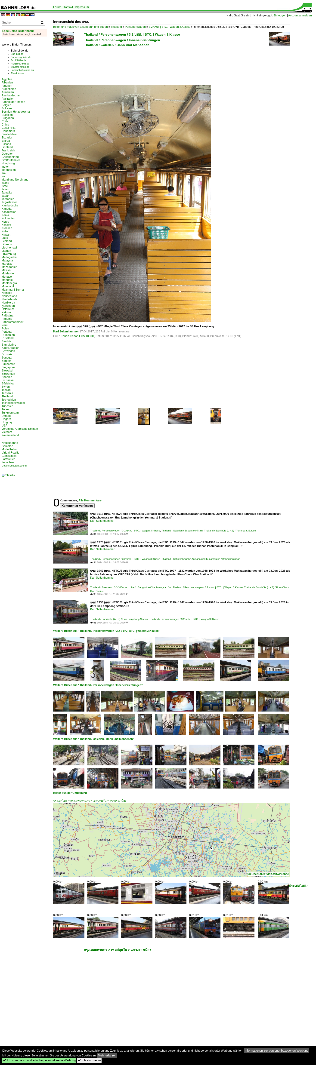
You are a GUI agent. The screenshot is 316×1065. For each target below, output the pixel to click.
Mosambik (8, 286)
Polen (5, 328)
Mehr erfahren (107, 1055)
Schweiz (7, 354)
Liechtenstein (10, 247)
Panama (7, 318)
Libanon (7, 244)
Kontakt (68, 7)
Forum (57, 7)
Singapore (8, 367)
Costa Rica (8, 127)
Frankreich (8, 150)
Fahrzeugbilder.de (21, 57)
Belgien (6, 105)
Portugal (7, 331)
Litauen (6, 250)
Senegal (7, 357)
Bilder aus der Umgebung (70, 793)
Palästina (7, 315)
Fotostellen (8, 459)
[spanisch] (23, 15)
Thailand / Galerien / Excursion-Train (182, 530)
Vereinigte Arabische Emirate (20, 428)
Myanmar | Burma (13, 289)
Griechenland (10, 157)
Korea (5, 221)
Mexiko (6, 270)
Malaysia (7, 260)
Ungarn (6, 419)
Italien (5, 189)
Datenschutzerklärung (14, 465)
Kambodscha (10, 205)
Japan (5, 195)
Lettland (7, 241)
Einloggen (279, 15)
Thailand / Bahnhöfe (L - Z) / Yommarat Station (230, 530)
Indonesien (9, 170)
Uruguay (7, 422)
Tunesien (7, 406)
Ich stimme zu (89, 1060)
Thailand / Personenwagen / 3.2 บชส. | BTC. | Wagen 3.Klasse (132, 34)
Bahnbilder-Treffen (13, 102)
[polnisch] (27, 15)
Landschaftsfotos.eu (22, 70)
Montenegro (9, 283)
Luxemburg (9, 254)
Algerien (7, 85)
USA (4, 425)
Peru (5, 325)
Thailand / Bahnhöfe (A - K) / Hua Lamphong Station (119, 619)
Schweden (8, 351)
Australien (8, 98)
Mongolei (7, 280)
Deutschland (10, 134)
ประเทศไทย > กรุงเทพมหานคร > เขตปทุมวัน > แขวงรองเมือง (89, 800)
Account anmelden (300, 15)
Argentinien (9, 89)
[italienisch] (18, 15)
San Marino (9, 344)
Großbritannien (11, 160)
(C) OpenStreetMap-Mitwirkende (268, 874)
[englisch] (3, 15)
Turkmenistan (10, 412)
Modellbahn (9, 449)
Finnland (7, 147)
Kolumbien (8, 218)
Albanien (7, 82)
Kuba (5, 231)
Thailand (116, 26)
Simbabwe (8, 364)
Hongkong (8, 163)
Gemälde (7, 446)
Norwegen (8, 305)
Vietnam (7, 432)
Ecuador (7, 137)
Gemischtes (9, 455)
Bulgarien (8, 118)
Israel (5, 186)
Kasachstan (9, 212)
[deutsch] (8, 15)
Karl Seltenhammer (66, 331)
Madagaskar (9, 257)
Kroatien (7, 228)
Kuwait (6, 234)
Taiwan (6, 390)
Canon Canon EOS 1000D (77, 336)
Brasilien (7, 115)
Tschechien (9, 399)
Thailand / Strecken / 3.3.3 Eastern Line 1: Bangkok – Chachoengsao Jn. (130, 587)
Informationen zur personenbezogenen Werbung (276, 1050)
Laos (5, 237)
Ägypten (7, 79)
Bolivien (7, 108)
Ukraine (7, 415)
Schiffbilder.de (18, 60)
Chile (5, 121)
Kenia (5, 215)
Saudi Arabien (10, 348)
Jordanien (8, 199)
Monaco (7, 276)
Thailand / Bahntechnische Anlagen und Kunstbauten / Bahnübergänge (200, 559)
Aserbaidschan (11, 95)
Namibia (7, 293)
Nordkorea (8, 302)
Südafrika (8, 383)
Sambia (6, 341)
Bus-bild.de (17, 53)
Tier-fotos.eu (18, 73)
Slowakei (7, 370)
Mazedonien (9, 267)
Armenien (8, 92)
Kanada (7, 208)
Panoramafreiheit (12, 322)
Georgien (7, 153)
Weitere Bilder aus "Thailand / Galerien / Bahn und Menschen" (93, 739)
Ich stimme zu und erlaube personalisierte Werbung (39, 1060)
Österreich (8, 309)
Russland (8, 338)
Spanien (7, 377)
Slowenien (8, 373)
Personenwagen (135, 26)
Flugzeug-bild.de (20, 63)
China (5, 124)
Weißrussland (10, 435)
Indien (5, 166)
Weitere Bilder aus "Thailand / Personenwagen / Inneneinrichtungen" (98, 685)
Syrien (6, 386)
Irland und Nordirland (15, 179)
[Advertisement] (171, 65)
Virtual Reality (10, 452)
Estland (6, 144)
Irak (4, 173)
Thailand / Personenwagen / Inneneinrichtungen (122, 40)
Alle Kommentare (90, 500)
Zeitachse (8, 462)
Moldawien (8, 273)
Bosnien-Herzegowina (16, 111)
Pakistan (7, 312)
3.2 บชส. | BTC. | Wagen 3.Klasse (169, 26)
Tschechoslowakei (13, 403)
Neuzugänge (10, 443)
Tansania (7, 393)
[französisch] (13, 15)
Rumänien (8, 335)
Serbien (7, 360)
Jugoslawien (10, 202)
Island (5, 182)
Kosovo (6, 225)
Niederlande (9, 299)
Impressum (82, 7)
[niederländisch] (32, 15)
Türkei (5, 409)
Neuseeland (9, 296)
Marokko (7, 263)
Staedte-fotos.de (20, 66)
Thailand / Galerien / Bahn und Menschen (116, 45)
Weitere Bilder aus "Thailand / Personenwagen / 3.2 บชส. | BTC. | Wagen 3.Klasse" (106, 630)
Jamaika (7, 192)
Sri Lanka (8, 380)
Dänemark (8, 131)
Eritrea (6, 140)
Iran (4, 176)
